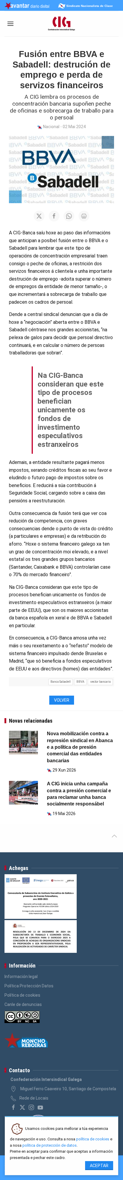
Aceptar (99, 1165)
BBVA (80, 681)
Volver (61, 700)
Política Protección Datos (28, 985)
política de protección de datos (49, 1145)
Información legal (21, 976)
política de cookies (92, 1139)
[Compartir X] (39, 216)
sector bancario (100, 681)
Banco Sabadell (60, 681)
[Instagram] (31, 1107)
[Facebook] (13, 1107)
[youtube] (40, 1107)
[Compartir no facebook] (54, 216)
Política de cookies (22, 995)
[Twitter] (22, 1107)
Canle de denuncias (23, 1004)
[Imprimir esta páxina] (84, 216)
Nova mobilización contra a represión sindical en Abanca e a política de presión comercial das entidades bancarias (80, 747)
